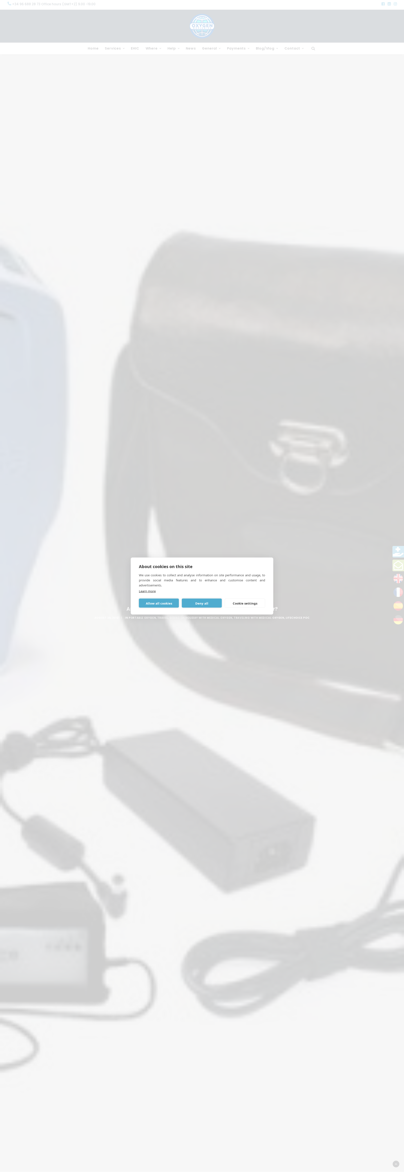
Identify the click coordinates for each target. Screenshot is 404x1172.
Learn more (147, 591)
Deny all (201, 603)
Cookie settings (245, 603)
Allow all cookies (159, 603)
